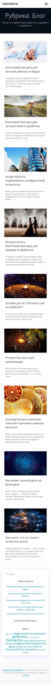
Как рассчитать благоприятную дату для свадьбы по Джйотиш (21, 246)
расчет (30, 646)
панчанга (14, 640)
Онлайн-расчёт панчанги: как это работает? (25, 614)
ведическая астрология (30, 633)
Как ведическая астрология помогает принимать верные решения (24, 423)
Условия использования (12, 670)
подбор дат (21, 646)
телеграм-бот (41, 650)
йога (29, 637)
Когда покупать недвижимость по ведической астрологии (25, 180)
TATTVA (25, 675)
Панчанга (10, 4)
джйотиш (19, 636)
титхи (25, 652)
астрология (9, 634)
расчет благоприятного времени (23, 648)
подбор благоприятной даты (27, 644)
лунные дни (35, 637)
